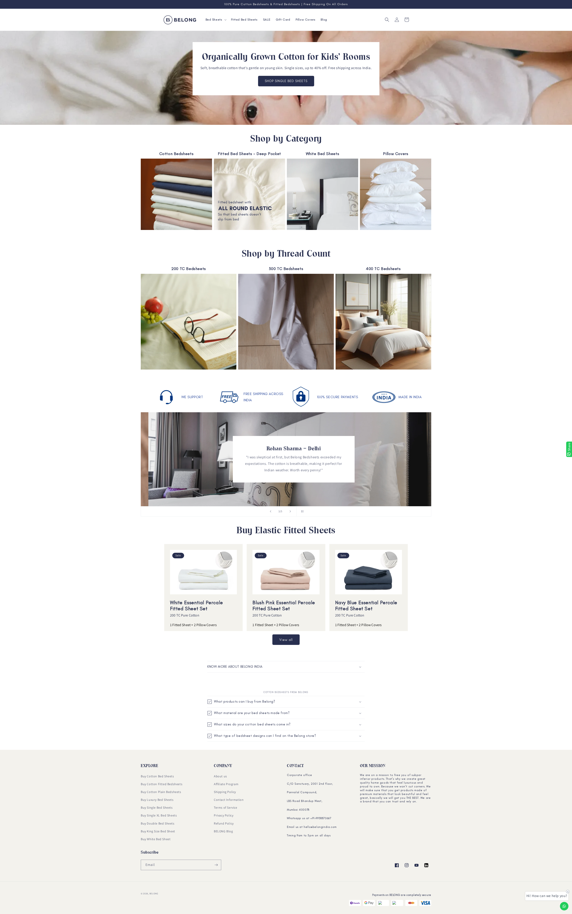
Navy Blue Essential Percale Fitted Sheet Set (366, 605)
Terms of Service (225, 808)
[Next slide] (290, 511)
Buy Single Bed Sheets (157, 808)
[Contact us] (564, 906)
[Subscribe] (216, 865)
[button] (215, 19)
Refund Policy (224, 823)
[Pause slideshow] (301, 511)
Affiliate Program (226, 784)
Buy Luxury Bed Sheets (157, 800)
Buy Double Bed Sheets (158, 823)
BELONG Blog (223, 831)
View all (286, 640)
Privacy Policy (223, 815)
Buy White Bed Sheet (155, 839)
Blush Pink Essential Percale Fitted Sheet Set (283, 605)
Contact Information (229, 800)
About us (220, 776)
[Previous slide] (270, 511)
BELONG (153, 893)
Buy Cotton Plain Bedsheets (161, 792)
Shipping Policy (225, 792)
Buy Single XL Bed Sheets (159, 815)
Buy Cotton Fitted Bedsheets (161, 784)
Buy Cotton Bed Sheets (157, 776)
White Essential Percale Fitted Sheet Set (196, 605)
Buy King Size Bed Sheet (158, 831)
